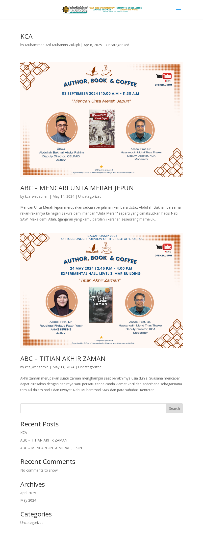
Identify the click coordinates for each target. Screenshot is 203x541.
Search (174, 408)
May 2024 (28, 500)
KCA (26, 36)
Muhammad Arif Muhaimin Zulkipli (52, 44)
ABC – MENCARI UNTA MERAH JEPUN (77, 187)
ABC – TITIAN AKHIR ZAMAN (63, 358)
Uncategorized (117, 44)
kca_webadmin (37, 196)
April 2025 (28, 492)
